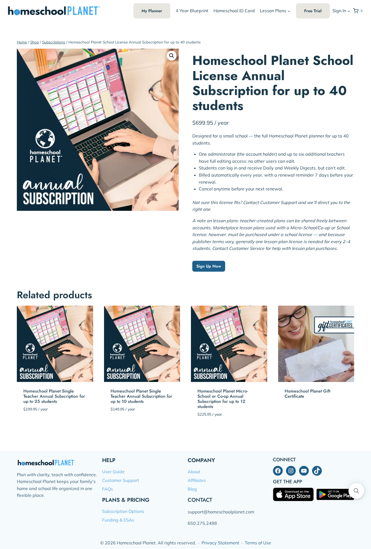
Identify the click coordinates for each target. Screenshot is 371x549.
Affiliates (197, 480)
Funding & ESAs (118, 520)
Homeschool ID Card (234, 10)
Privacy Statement (220, 542)
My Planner (152, 11)
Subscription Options (123, 511)
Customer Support (120, 480)
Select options (301, 412)
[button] (348, 11)
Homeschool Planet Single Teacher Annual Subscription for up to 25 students (54, 396)
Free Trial (313, 11)
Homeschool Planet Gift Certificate (307, 393)
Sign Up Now (208, 266)
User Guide (113, 471)
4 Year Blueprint (192, 10)
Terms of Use (258, 542)
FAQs (107, 489)
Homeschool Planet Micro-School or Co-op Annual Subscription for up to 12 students (222, 399)
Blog (192, 489)
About (194, 471)
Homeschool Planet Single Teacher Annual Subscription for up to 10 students (141, 396)
